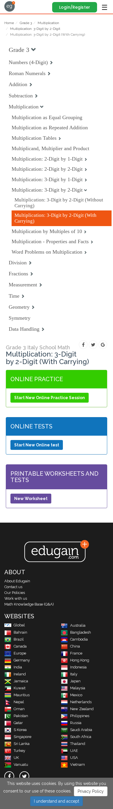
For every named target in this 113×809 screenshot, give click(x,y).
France (76, 653)
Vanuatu (21, 764)
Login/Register (74, 7)
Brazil (19, 639)
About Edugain (17, 581)
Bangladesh (80, 632)
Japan (75, 681)
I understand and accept (56, 801)
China (75, 646)
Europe (20, 653)
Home (9, 23)
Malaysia (77, 688)
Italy (73, 674)
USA (74, 757)
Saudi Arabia (81, 730)
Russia (75, 723)
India (18, 667)
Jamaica (21, 681)
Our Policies (14, 592)
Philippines (79, 716)
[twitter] (24, 776)
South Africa (80, 737)
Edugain (9, 6)
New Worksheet (31, 498)
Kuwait (19, 688)
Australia (77, 625)
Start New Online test (36, 445)
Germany (22, 660)
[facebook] (9, 776)
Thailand (77, 743)
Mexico (76, 695)
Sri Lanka (22, 743)
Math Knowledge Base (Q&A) (29, 604)
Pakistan (21, 716)
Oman (19, 709)
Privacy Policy (91, 791)
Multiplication (48, 23)
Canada (20, 646)
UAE (74, 750)
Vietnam (77, 764)
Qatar (18, 723)
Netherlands (81, 702)
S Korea (20, 730)
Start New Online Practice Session (49, 397)
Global (19, 625)
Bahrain (20, 632)
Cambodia (79, 639)
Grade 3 (26, 23)
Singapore (22, 737)
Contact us (13, 587)
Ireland (20, 674)
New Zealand (82, 709)
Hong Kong (79, 660)
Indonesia (78, 667)
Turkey (19, 750)
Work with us (15, 598)
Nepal (19, 702)
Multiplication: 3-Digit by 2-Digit (35, 29)
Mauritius (22, 695)
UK (16, 757)
